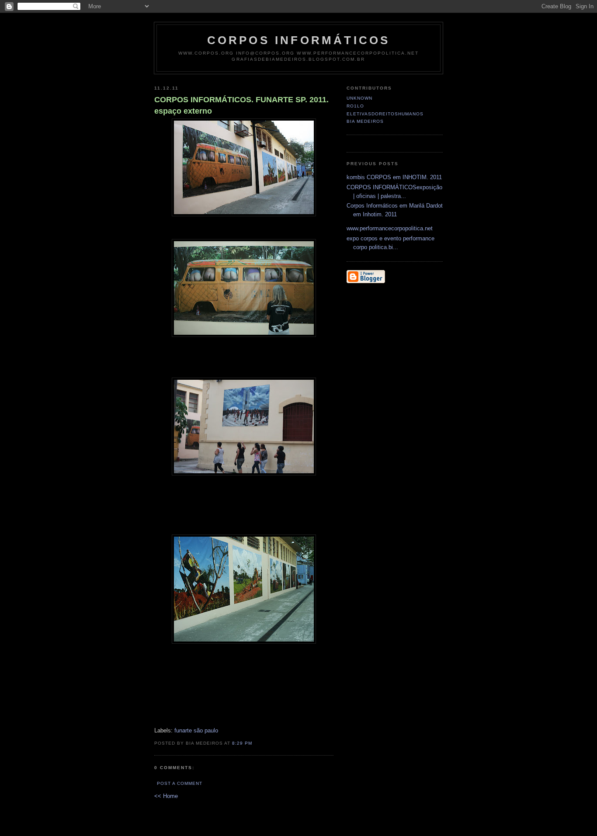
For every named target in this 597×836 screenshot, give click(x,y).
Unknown (359, 98)
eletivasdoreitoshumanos (385, 113)
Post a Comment (179, 783)
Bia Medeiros (365, 121)
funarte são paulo (196, 730)
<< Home (166, 796)
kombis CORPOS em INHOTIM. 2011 (394, 177)
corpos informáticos (298, 40)
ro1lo (355, 106)
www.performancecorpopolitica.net (390, 228)
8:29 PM (242, 743)
